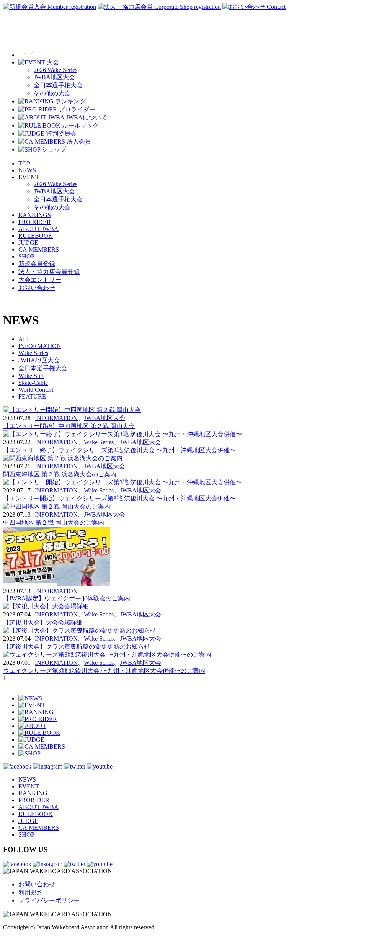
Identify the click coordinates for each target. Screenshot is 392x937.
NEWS (27, 170)
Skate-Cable (33, 382)
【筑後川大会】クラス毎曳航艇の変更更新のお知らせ (76, 646)
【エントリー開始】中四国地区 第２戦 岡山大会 (69, 426)
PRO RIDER (34, 222)
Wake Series (33, 353)
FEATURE (32, 396)
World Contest (35, 389)
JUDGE (28, 242)
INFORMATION (39, 346)
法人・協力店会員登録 (49, 271)
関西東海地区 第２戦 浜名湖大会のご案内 (59, 474)
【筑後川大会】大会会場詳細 (43, 622)
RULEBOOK (35, 235)
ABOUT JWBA (38, 229)
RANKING (32, 793)
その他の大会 (52, 93)
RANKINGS (34, 215)
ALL (24, 339)
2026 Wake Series (55, 70)
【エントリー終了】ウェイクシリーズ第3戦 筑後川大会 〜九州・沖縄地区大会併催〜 (119, 450)
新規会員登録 (36, 263)
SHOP (26, 256)
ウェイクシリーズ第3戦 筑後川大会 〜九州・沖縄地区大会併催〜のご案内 (104, 670)
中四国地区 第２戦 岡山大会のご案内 (53, 522)
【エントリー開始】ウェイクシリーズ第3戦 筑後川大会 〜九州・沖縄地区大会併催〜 (119, 498)
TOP (24, 163)
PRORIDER (33, 800)
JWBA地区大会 (54, 77)
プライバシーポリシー (49, 900)
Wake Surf (31, 376)
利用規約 (30, 892)
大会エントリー (39, 279)
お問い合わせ (36, 288)
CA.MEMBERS (38, 249)
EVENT (28, 786)
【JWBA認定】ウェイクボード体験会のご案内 (66, 598)
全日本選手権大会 (58, 85)
